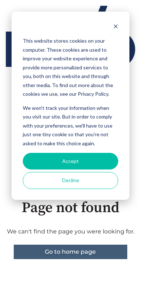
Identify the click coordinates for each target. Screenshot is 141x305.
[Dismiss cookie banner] (115, 27)
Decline (70, 180)
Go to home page (70, 251)
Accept (70, 161)
